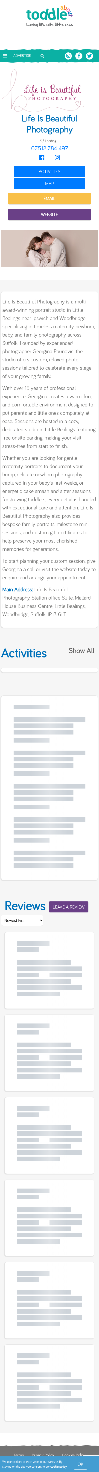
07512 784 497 (49, 148)
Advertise (22, 55)
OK (80, 1464)
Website (49, 214)
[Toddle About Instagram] (69, 55)
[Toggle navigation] (5, 56)
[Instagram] (57, 157)
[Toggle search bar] (42, 55)
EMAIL (49, 198)
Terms (19, 1455)
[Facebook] (41, 157)
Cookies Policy (73, 1455)
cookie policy (58, 1466)
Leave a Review (68, 907)
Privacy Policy (43, 1455)
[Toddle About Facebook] (79, 55)
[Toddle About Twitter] (89, 55)
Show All (81, 650)
